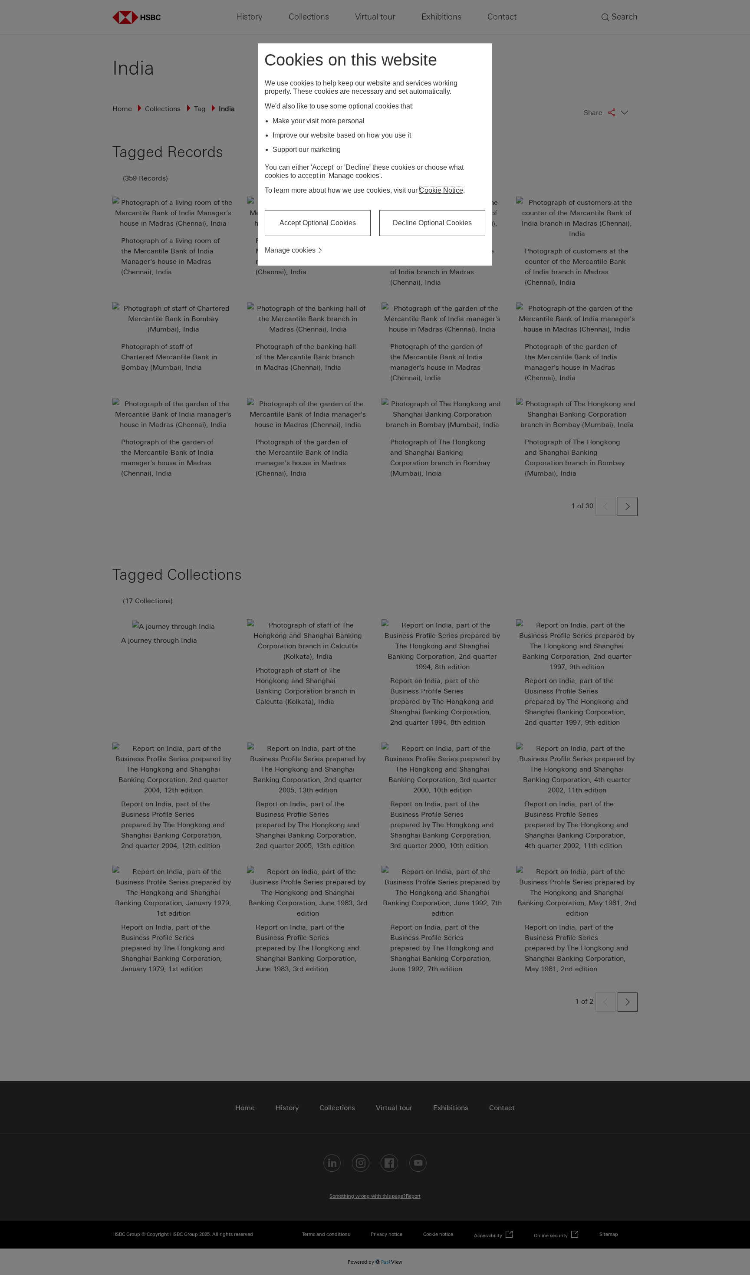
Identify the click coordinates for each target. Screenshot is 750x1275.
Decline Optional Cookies (432, 223)
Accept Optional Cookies (318, 223)
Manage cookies (290, 250)
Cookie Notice (441, 190)
